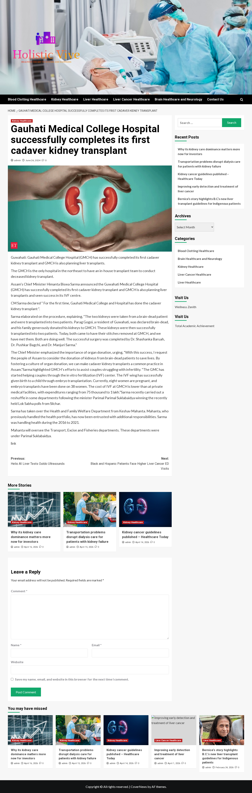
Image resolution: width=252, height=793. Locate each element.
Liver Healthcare (95, 99)
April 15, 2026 (86, 547)
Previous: (38, 461)
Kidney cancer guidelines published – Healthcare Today (203, 176)
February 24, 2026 (224, 767)
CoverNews (139, 786)
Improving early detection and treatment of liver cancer (208, 189)
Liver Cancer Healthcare (131, 99)
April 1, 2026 (174, 763)
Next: (130, 463)
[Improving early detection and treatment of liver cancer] (173, 730)
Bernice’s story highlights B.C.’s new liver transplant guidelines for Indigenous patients (209, 201)
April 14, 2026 (142, 542)
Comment (19, 591)
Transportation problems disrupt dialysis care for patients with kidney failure (87, 537)
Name (16, 645)
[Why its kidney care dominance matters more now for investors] (34, 509)
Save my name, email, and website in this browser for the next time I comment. (72, 679)
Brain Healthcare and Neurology (178, 99)
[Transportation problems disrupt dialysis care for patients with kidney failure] (89, 509)
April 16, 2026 (31, 547)
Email (97, 645)
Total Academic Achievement (194, 326)
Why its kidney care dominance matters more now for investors (31, 537)
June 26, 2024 (33, 160)
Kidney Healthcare (64, 99)
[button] (241, 99)
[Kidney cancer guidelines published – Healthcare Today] (145, 509)
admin (17, 160)
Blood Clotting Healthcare (27, 99)
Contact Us (215, 99)
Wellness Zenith (185, 307)
